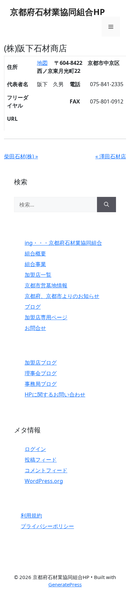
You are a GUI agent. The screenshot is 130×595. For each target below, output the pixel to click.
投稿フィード (41, 459)
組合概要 (35, 253)
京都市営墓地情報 (46, 285)
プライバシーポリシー (47, 526)
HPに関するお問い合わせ (55, 394)
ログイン (35, 449)
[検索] (106, 204)
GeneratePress (65, 584)
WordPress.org (44, 481)
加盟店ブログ (41, 362)
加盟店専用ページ (46, 317)
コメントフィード (46, 470)
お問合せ (35, 328)
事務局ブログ (41, 383)
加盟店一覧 (38, 274)
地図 (42, 63)
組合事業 (35, 264)
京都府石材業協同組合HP (57, 11)
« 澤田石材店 (110, 156)
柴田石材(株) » (21, 156)
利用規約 (31, 515)
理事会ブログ (41, 373)
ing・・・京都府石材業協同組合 (63, 242)
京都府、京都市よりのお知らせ (62, 296)
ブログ (33, 306)
